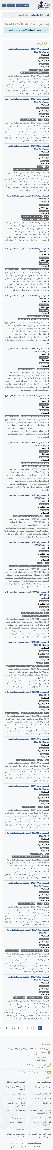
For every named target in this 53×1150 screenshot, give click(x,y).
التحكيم (39, 369)
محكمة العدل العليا (42, 108)
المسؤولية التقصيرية (36, 70)
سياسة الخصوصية (34, 1143)
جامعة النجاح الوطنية (17, 1122)
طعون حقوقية (44, 64)
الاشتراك (11, 5)
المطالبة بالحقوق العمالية (28, 119)
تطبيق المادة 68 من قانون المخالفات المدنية (34, 72)
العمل (40, 119)
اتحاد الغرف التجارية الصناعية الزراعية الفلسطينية (40, 1111)
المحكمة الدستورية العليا (16, 1082)
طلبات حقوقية (43, 263)
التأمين (40, 663)
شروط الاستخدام (18, 1143)
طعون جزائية (44, 161)
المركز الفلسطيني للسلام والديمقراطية (42, 1123)
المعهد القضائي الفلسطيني (41, 1098)
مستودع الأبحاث (19, 1129)
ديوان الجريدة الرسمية (43, 1087)
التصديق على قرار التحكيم (27, 369)
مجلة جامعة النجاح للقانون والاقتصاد (15, 1135)
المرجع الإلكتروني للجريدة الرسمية (15, 1088)
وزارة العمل (47, 1103)
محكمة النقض (44, 58)
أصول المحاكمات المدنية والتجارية (31, 216)
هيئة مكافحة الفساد (18, 1094)
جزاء (46, 166)
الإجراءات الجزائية (37, 516)
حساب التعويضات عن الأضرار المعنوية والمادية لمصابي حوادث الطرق (27, 666)
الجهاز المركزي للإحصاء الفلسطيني (16, 1104)
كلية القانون (47, 1129)
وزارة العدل (20, 1098)
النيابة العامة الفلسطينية (42, 1094)
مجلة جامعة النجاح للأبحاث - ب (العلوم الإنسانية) (40, 1135)
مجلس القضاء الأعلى (43, 1082)
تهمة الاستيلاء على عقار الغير (26, 760)
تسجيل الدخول (22, 5)
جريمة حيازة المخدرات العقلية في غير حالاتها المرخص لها (30, 169)
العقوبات (40, 166)
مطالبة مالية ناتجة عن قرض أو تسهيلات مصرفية (33, 319)
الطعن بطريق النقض (12, 713)
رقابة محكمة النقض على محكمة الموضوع (35, 219)
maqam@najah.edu (25, 1072)
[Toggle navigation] (4, 5)
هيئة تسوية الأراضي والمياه (41, 1118)
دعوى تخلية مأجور (19, 997)
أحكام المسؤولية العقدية (34, 316)
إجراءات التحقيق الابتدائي (21, 516)
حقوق (46, 70)
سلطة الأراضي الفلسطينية (15, 1110)
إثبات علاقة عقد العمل (29, 807)
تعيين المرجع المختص (12, 269)
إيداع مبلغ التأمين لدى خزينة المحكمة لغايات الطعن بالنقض (30, 856)
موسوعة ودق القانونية (17, 1118)
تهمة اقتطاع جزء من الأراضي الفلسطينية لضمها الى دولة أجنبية (29, 566)
